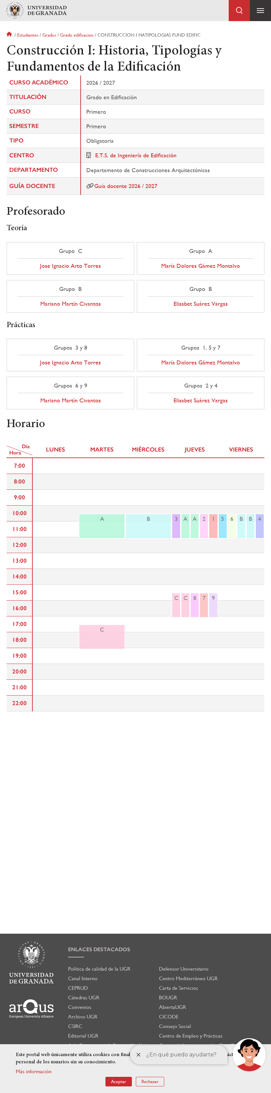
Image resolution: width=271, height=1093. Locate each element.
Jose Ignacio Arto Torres (70, 266)
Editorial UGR (83, 1036)
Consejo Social (175, 1026)
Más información (34, 1071)
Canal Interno (82, 978)
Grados (49, 35)
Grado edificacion (77, 35)
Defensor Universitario (184, 969)
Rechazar (150, 1081)
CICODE (168, 1017)
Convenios (79, 1007)
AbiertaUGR (172, 1007)
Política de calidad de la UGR (99, 969)
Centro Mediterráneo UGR (188, 978)
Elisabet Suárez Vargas (201, 303)
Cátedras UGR (83, 997)
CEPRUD (78, 988)
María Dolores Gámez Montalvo (200, 266)
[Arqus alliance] (31, 1008)
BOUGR (168, 997)
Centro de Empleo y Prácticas (190, 1036)
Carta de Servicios (178, 988)
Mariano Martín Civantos (70, 303)
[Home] (36, 10)
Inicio (10, 35)
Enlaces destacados (99, 949)
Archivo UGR (82, 1017)
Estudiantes (27, 35)
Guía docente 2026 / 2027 (125, 185)
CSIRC (75, 1026)
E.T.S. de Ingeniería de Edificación (135, 155)
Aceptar (118, 1081)
